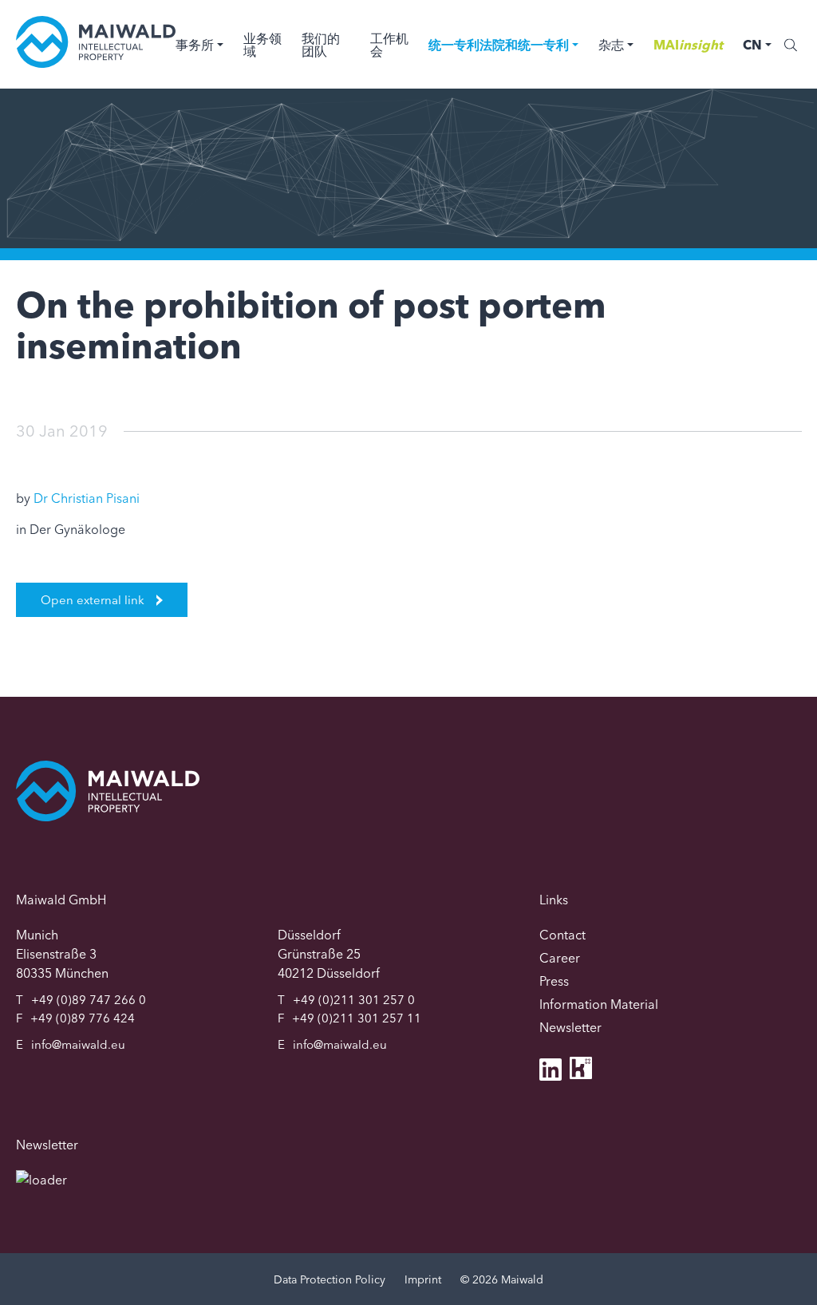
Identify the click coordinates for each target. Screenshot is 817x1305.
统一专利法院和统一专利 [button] (498, 44)
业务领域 (262, 44)
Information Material (598, 1004)
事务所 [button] (195, 44)
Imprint (423, 1279)
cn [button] (752, 44)
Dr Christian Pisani (87, 498)
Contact (562, 935)
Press (554, 981)
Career (559, 958)
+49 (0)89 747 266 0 (88, 999)
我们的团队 (321, 44)
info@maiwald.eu (78, 1044)
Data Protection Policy (329, 1279)
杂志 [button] (611, 44)
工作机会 (389, 44)
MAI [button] (688, 44)
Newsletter (570, 1027)
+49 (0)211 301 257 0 (354, 999)
